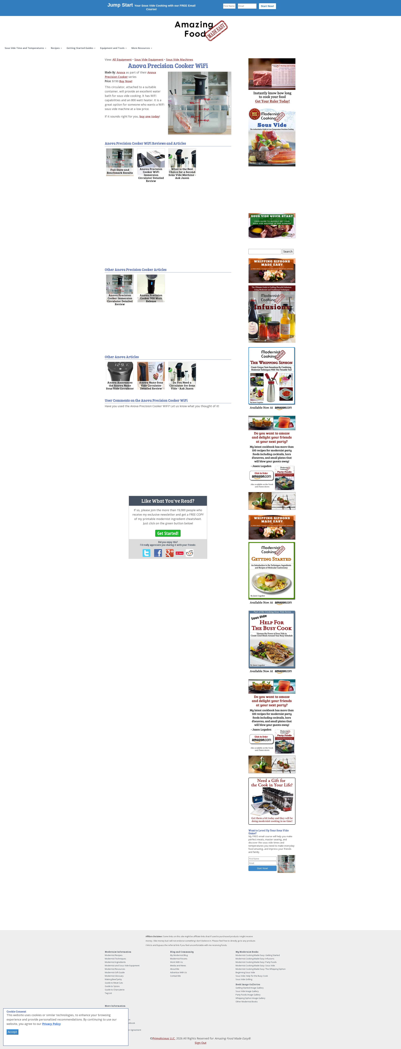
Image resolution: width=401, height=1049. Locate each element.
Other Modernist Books (247, 1001)
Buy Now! (125, 81)
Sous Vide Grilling (244, 979)
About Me (174, 969)
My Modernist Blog (179, 955)
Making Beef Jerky (113, 979)
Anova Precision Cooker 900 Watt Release (151, 298)
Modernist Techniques (115, 958)
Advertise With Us (178, 972)
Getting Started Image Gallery (250, 987)
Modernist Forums (178, 958)
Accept (12, 1032)
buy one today (149, 116)
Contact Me (175, 975)
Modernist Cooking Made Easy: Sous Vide (255, 965)
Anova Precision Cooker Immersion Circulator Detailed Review (120, 299)
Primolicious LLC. (163, 1038)
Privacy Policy (51, 1024)
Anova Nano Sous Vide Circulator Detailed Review (151, 385)
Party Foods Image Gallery (248, 994)
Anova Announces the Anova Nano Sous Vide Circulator (120, 385)
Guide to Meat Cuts (114, 982)
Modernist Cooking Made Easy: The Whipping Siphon (261, 969)
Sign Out (200, 1043)
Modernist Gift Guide (115, 972)
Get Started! (168, 533)
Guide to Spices (112, 986)
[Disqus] (168, 451)
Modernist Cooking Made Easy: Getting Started (258, 955)
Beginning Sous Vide (245, 972)
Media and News (178, 965)
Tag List (108, 993)
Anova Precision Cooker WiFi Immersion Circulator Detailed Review (151, 175)
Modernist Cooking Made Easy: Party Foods (256, 962)
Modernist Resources (115, 969)
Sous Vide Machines (179, 59)
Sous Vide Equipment (148, 59)
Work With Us (176, 962)
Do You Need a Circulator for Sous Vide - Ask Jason (182, 385)
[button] (25, 48)
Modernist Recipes (113, 955)
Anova (121, 72)
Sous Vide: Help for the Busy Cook (252, 975)
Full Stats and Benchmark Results (120, 171)
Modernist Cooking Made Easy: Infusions (255, 958)
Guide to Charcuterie (115, 989)
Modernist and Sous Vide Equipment (122, 965)
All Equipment (122, 59)
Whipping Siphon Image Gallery (250, 998)
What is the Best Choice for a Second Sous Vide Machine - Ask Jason (182, 173)
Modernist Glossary (114, 975)
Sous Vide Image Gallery (247, 991)
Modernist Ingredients (115, 962)
